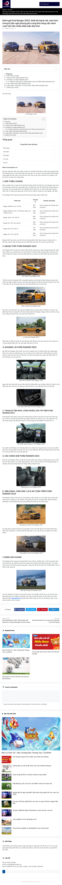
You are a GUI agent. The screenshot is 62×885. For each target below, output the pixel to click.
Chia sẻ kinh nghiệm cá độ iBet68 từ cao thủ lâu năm (31, 828)
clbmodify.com (16, 598)
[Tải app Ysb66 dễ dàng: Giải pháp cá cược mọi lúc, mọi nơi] (6, 813)
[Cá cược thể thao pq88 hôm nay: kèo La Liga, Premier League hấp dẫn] (6, 804)
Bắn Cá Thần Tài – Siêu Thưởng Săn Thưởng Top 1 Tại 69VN (26, 753)
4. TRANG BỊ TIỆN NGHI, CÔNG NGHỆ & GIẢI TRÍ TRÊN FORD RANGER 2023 (31, 81)
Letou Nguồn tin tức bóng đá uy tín (25, 819)
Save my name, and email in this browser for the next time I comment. (25, 704)
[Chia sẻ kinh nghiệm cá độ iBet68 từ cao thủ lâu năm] (6, 831)
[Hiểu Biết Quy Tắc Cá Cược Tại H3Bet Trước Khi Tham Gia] (6, 786)
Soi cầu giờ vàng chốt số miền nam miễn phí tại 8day (31, 757)
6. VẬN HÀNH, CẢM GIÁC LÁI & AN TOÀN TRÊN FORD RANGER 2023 (27, 85)
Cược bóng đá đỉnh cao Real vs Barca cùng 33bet (29, 774)
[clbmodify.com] (6, 4)
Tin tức (5, 635)
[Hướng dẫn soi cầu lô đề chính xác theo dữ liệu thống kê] (16, 665)
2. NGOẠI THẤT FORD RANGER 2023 (17, 78)
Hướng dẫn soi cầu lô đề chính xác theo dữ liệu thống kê (32, 766)
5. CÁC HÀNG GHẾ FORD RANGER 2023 (18, 83)
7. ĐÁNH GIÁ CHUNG (12, 87)
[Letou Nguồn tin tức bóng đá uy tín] (6, 822)
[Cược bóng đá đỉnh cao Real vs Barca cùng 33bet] (6, 777)
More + (55, 609)
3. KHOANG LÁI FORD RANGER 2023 (17, 79)
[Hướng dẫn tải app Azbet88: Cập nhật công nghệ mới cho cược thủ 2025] (6, 795)
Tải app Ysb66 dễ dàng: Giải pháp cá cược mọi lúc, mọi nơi (32, 810)
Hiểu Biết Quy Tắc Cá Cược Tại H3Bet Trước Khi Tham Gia (32, 783)
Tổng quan (9, 74)
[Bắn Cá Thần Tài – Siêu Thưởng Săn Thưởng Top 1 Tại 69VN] (16, 641)
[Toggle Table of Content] (43, 119)
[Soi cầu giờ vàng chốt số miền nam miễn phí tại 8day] (46, 641)
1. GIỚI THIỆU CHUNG (12, 76)
